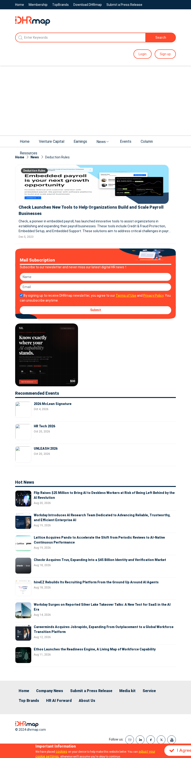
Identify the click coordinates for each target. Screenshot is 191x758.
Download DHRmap (87, 5)
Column (147, 141)
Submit (95, 310)
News (101, 141)
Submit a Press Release (124, 5)
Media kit (127, 691)
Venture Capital (51, 141)
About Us (87, 700)
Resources (28, 153)
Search (160, 37)
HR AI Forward (59, 700)
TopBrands (60, 5)
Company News (49, 691)
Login (143, 54)
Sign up (165, 54)
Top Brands (29, 700)
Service (149, 691)
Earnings (80, 141)
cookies (61, 751)
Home (19, 5)
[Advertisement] (95, 100)
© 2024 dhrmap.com (30, 729)
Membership (38, 5)
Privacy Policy (153, 295)
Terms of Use (126, 295)
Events (125, 141)
